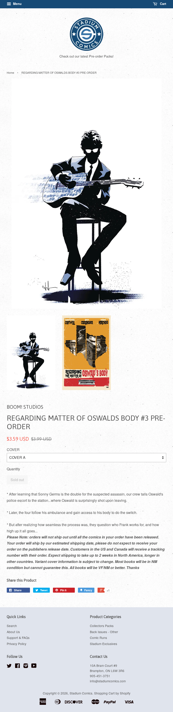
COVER (13, 449)
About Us (13, 631)
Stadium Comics (81, 693)
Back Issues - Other (104, 631)
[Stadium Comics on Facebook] (17, 666)
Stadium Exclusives (103, 643)
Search (12, 625)
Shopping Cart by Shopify (112, 693)
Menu (17, 3)
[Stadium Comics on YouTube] (33, 666)
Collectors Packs (102, 625)
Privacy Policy (16, 643)
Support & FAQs (18, 637)
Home (10, 72)
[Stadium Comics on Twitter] (9, 666)
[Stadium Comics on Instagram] (25, 666)
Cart (162, 3)
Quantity (13, 468)
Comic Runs (98, 637)
